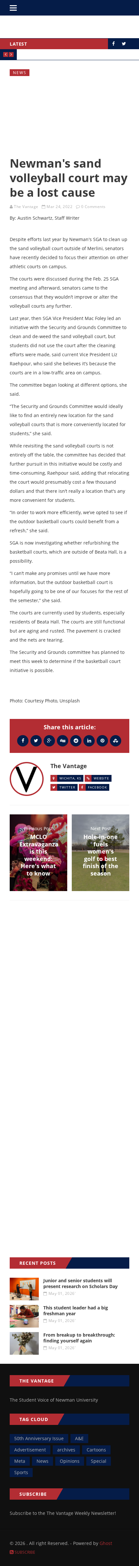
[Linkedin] (89, 740)
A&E (79, 1438)
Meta (19, 1461)
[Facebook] (22, 740)
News (20, 72)
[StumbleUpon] (115, 740)
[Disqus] (69, 999)
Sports (21, 1472)
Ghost (106, 1543)
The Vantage (26, 206)
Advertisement (30, 1450)
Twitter (67, 787)
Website (101, 778)
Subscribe (24, 1552)
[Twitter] (36, 740)
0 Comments (93, 206)
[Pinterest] (102, 740)
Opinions (70, 1461)
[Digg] (62, 740)
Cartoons (96, 1450)
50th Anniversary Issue (39, 1438)
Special (98, 1461)
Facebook (97, 787)
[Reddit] (75, 740)
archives (66, 1450)
